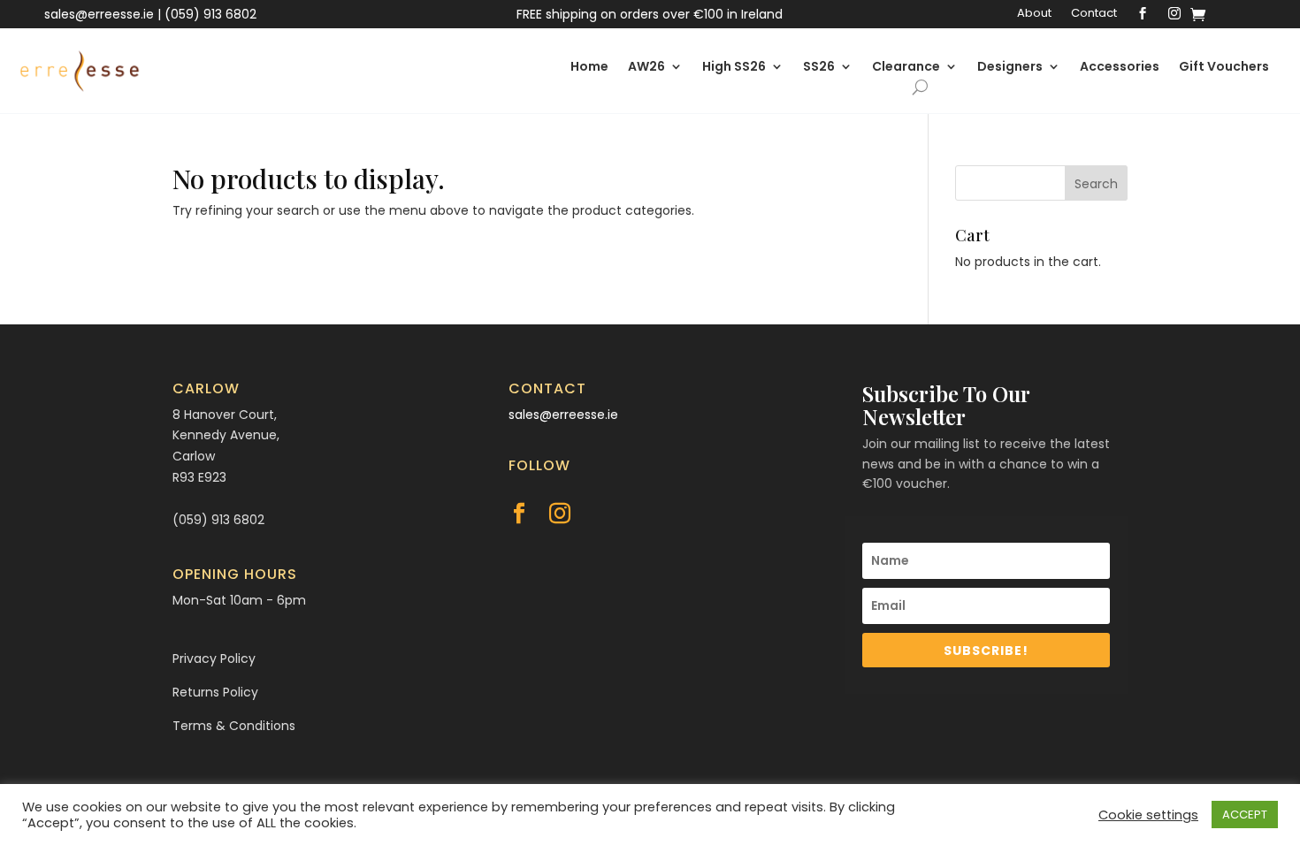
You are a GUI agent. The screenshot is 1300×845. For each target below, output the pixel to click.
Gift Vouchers (1224, 67)
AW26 (646, 67)
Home (589, 67)
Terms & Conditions (233, 726)
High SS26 (734, 67)
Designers (1010, 67)
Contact (1094, 14)
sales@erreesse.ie (99, 14)
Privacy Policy (214, 658)
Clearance (906, 67)
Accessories (1119, 67)
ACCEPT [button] (1244, 814)
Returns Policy (215, 692)
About (1034, 14)
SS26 (819, 67)
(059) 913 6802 (210, 14)
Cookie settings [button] (1148, 815)
